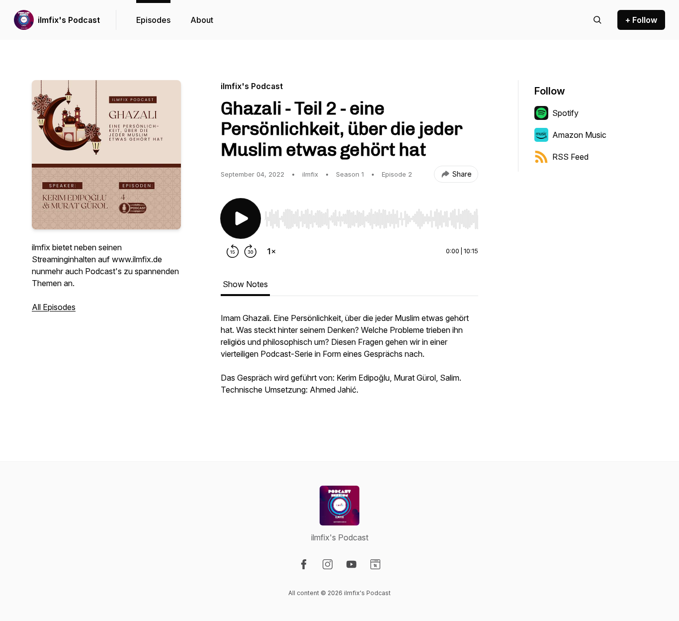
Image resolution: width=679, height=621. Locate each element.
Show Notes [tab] (245, 284)
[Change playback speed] (271, 251)
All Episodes (54, 307)
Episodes (153, 20)
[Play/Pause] (240, 218)
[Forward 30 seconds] (250, 251)
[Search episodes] (597, 20)
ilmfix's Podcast (69, 20)
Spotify (565, 113)
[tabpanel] (349, 359)
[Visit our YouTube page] (351, 564)
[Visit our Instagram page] (328, 564)
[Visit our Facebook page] (304, 564)
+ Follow (641, 20)
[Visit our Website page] (375, 564)
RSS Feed (570, 157)
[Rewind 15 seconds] (233, 251)
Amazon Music (579, 135)
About (201, 20)
